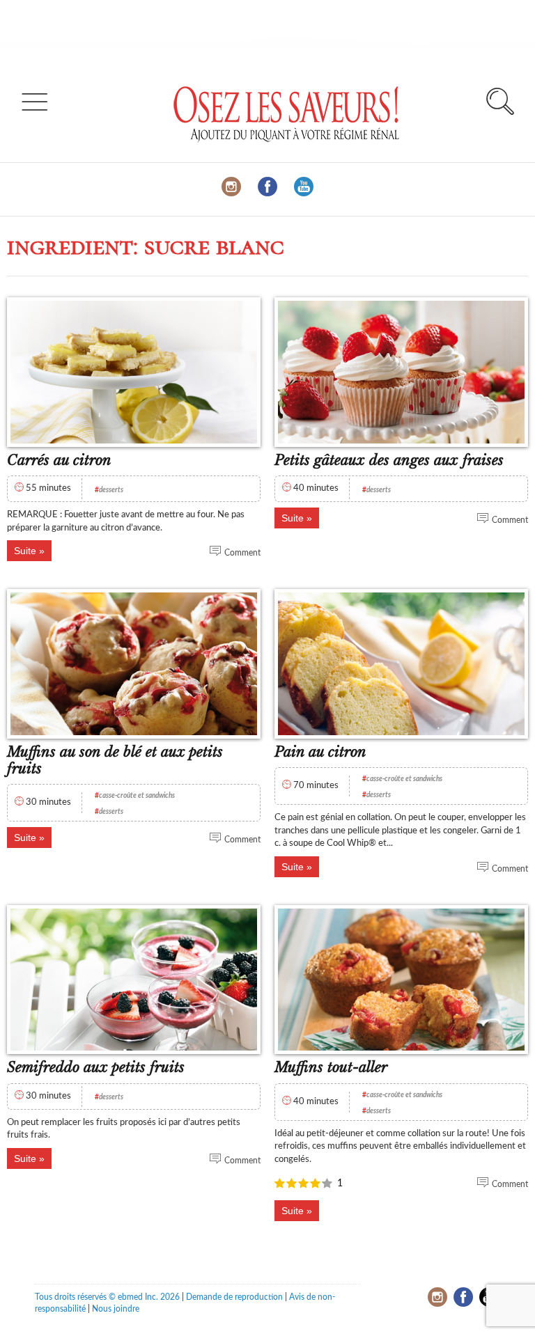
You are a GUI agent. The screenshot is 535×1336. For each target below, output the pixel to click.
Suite (25, 550)
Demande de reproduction (234, 1297)
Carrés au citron (59, 460)
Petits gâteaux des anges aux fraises (389, 460)
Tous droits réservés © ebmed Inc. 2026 (107, 1297)
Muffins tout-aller (330, 1067)
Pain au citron (320, 752)
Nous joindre (115, 1309)
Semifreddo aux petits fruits (96, 1067)
